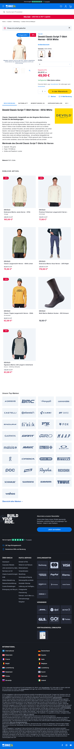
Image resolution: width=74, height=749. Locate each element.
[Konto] (66, 6)
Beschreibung (9, 103)
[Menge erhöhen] (45, 91)
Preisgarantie (23, 589)
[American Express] (42, 574)
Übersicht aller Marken (11, 501)
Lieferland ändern (57, 697)
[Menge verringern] (40, 91)
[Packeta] (66, 619)
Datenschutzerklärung (9, 583)
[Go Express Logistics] (54, 619)
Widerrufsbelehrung (8, 580)
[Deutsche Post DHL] (42, 609)
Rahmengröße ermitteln (26, 580)
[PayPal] (54, 574)
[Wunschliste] (61, 6)
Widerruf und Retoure (25, 565)
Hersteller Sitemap (24, 583)
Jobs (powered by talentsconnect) (10, 568)
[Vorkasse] (54, 584)
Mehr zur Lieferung (29, 714)
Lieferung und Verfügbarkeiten (27, 586)
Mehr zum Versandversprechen (18, 722)
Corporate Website (8, 565)
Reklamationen (23, 568)
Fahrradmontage (24, 598)
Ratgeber (22, 602)
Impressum (5, 562)
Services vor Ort (7, 571)
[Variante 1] (41, 53)
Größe (40, 60)
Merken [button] (53, 96)
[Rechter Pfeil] (34, 192)
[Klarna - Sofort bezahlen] (66, 574)
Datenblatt (23, 103)
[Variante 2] (49, 53)
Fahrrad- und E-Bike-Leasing (27, 595)
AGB (3, 577)
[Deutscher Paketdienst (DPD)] (54, 609)
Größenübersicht (43, 44)
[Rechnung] (42, 565)
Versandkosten (23, 571)
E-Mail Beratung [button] (66, 96)
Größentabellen (55, 103)
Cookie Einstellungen (8, 586)
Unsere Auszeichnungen (10, 574)
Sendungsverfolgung (25, 577)
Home (4, 21)
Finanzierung (23, 592)
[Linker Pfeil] (5, 192)
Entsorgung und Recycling (10, 589)
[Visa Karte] (66, 565)
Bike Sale (27, 17)
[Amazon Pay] (42, 584)
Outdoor (9, 21)
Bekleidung (16, 21)
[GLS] (42, 619)
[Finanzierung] (66, 584)
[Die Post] (66, 609)
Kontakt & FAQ (23, 562)
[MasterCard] (54, 565)
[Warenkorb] (70, 6)
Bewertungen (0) (38, 103)
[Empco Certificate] (42, 635)
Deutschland (41, 86)
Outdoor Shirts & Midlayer (28, 21)
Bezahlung (22, 574)
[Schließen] (69, 27)
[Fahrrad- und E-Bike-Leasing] (42, 594)
